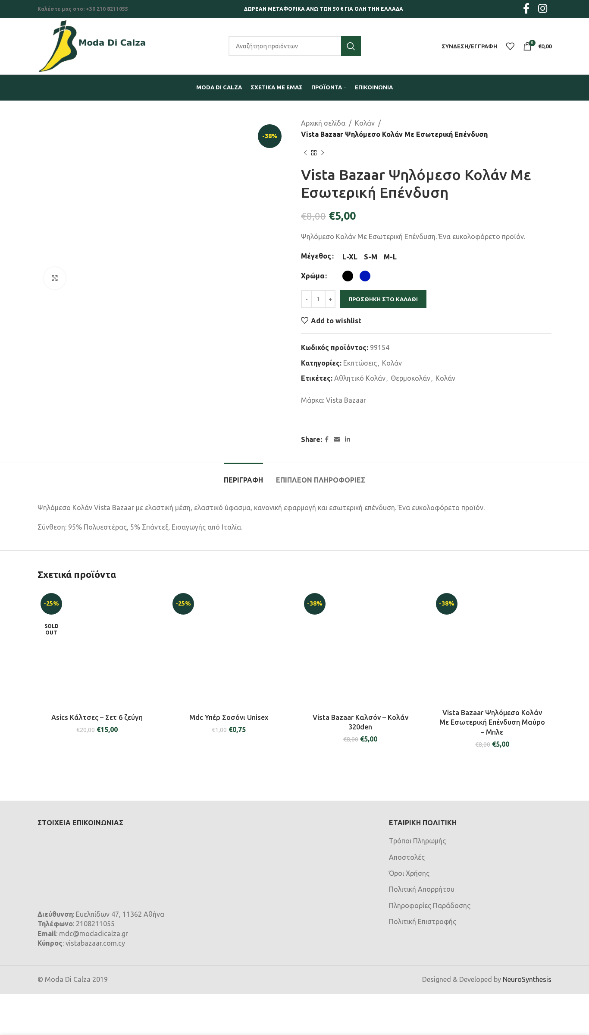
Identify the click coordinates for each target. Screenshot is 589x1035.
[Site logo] (92, 45)
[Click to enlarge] (55, 278)
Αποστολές (407, 857)
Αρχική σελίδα (323, 123)
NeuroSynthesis (527, 979)
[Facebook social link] (326, 439)
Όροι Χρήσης (409, 873)
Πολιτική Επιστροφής (422, 921)
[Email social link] (336, 439)
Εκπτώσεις (360, 363)
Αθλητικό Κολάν (359, 378)
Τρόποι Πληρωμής (417, 841)
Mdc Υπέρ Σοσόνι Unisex (228, 717)
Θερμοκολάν (410, 378)
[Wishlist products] (510, 46)
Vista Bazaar (346, 400)
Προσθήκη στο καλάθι (383, 299)
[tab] (243, 476)
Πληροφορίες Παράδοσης (429, 905)
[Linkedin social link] (347, 439)
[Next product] (322, 152)
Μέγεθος (316, 256)
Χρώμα (312, 276)
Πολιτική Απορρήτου (421, 889)
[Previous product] (305, 152)
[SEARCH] (351, 46)
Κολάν (365, 123)
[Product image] (228, 649)
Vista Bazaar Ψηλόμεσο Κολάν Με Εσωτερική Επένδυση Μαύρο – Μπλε (492, 722)
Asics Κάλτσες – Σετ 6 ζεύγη (97, 717)
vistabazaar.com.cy (95, 943)
